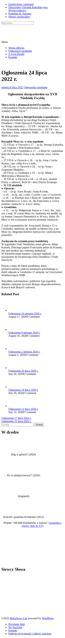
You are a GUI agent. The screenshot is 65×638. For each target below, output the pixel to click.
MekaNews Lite (18, 618)
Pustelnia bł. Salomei (19, 13)
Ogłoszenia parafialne (20, 50)
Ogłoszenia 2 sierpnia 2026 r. (24, 351)
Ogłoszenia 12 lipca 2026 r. (23, 409)
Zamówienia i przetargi (21, 4)
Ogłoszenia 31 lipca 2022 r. (16, 421)
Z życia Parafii (16, 54)
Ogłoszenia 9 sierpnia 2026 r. (24, 332)
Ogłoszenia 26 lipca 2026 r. (23, 370)
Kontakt (12, 57)
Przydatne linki (16, 624)
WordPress (48, 618)
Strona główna (16, 47)
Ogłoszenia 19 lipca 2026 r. (23, 389)
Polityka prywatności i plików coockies (29, 633)
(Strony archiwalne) (19, 16)
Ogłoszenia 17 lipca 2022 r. (16, 418)
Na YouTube (15, 627)
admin (4, 87)
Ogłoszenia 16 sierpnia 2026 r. (25, 313)
